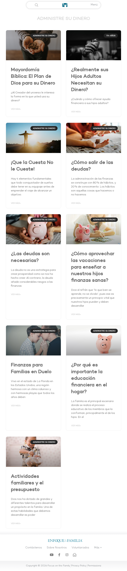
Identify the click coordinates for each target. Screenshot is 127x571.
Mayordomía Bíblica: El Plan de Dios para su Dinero (33, 76)
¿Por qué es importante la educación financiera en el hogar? (89, 378)
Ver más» (16, 109)
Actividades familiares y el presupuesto (27, 483)
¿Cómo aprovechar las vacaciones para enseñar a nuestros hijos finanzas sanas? (92, 267)
